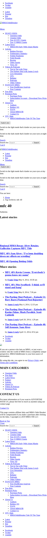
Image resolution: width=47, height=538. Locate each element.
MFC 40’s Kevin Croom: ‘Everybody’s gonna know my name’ (25, 273)
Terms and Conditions (8, 363)
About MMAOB (16, 112)
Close (2, 423)
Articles (8, 49)
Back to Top (5, 421)
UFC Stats (9, 116)
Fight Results (15, 58)
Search (36, 143)
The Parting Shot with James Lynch (24, 71)
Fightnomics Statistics (18, 53)
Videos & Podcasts (12, 67)
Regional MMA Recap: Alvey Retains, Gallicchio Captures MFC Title (19, 247)
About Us (9, 103)
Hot (6, 16)
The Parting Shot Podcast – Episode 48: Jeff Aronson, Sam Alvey (25, 325)
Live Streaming (16, 74)
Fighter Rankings (17, 56)
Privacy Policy (33, 360)
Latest (7, 12)
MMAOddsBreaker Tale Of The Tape (25, 118)
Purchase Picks (16, 96)
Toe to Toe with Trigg (18, 69)
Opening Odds (16, 36)
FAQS (12, 109)
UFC (12, 76)
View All (13, 65)
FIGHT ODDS (11, 33)
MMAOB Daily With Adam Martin (24, 47)
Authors (13, 105)
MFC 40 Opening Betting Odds (16, 261)
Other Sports (15, 62)
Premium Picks (11, 94)
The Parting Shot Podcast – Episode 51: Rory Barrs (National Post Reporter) (25, 298)
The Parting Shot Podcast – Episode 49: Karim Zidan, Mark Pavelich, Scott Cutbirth (25, 312)
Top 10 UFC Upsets (18, 40)
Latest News (10, 45)
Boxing (13, 60)
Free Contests (15, 89)
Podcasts (13, 80)
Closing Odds (15, 38)
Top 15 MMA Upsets (18, 42)
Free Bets (9, 92)
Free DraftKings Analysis (20, 87)
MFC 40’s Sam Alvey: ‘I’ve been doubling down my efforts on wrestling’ (21, 254)
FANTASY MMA (12, 85)
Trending (8, 18)
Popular (8, 14)
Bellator (13, 78)
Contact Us (14, 114)
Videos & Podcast (12, 387)
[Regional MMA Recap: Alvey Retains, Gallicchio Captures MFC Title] (23, 231)
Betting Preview (16, 51)
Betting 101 (14, 107)
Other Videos (15, 83)
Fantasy (8, 380)
